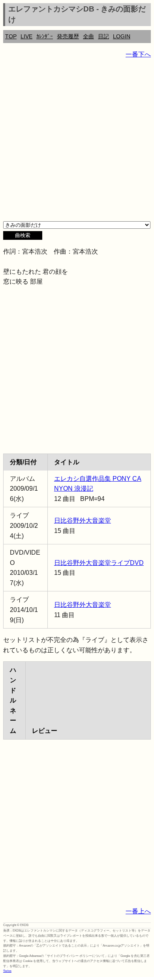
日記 (103, 36)
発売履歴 (68, 36)
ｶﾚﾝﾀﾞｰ (44, 36)
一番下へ (138, 54)
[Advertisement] (77, 143)
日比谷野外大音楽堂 (82, 520)
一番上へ (138, 911)
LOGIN (121, 36)
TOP (11, 36)
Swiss (7, 971)
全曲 (88, 36)
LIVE (26, 36)
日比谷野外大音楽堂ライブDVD (99, 562)
